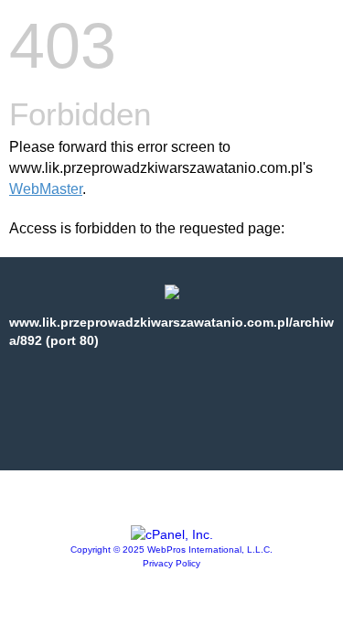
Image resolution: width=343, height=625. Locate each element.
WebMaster (45, 189)
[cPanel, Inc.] (172, 534)
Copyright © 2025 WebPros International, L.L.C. (171, 549)
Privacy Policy (171, 563)
